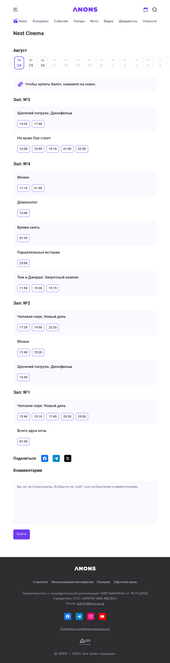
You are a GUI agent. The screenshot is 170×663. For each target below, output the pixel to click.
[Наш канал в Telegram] (79, 616)
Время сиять (28, 227)
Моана (23, 177)
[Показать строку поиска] (154, 9)
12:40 (23, 416)
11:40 (23, 352)
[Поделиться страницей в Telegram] (56, 458)
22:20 (53, 327)
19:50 (38, 327)
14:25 (23, 124)
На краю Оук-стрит (34, 138)
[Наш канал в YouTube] (102, 616)
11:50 (23, 288)
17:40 (38, 124)
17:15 (23, 188)
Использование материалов (72, 582)
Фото (94, 21)
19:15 (53, 288)
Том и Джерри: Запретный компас (48, 277)
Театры (79, 21)
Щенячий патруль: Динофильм (44, 113)
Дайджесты (128, 21)
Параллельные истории (38, 252)
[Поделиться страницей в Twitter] (67, 458)
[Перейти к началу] (85, 9)
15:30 (38, 288)
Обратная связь (125, 582)
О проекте (40, 582)
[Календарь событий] (145, 9)
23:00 (23, 263)
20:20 (67, 416)
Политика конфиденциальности (85, 629)
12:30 (23, 149)
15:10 (38, 416)
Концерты (41, 21)
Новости (150, 21)
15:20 (38, 352)
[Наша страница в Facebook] (67, 616)
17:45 (53, 416)
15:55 (38, 149)
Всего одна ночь (31, 430)
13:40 (23, 213)
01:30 (23, 238)
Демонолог (27, 202)
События (61, 21)
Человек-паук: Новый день (41, 316)
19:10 (53, 149)
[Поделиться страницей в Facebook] (44, 458)
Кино (23, 21)
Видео (109, 21)
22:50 (82, 149)
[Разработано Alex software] (85, 641)
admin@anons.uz (90, 603)
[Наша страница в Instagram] (90, 616)
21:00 (67, 149)
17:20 (23, 327)
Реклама (103, 582)
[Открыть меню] (16, 9)
